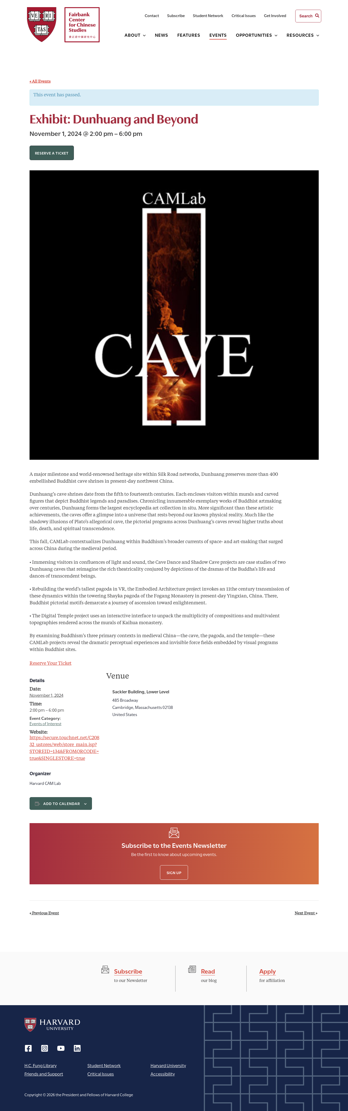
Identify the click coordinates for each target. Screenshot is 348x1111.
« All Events (40, 82)
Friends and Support (43, 1074)
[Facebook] (28, 1048)
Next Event (306, 913)
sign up (174, 872)
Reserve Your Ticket (51, 663)
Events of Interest (45, 723)
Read (208, 970)
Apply (267, 970)
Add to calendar (61, 803)
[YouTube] (61, 1048)
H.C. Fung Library (40, 1065)
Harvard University (52, 1025)
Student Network (104, 1065)
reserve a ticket (52, 153)
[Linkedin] (77, 1048)
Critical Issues (100, 1074)
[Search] (317, 16)
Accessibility (163, 1074)
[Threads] (44, 1048)
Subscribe (128, 970)
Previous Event (44, 913)
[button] (143, 35)
